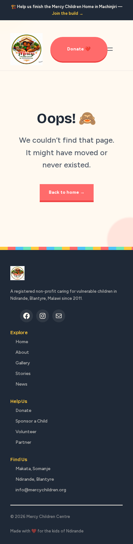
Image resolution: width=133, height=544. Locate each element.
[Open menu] (110, 49)
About (22, 352)
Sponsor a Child (31, 421)
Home (21, 341)
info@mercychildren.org (40, 490)
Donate (23, 410)
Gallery (22, 363)
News (21, 384)
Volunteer (25, 431)
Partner (23, 442)
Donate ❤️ (79, 49)
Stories (23, 373)
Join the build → (67, 13)
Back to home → (67, 192)
